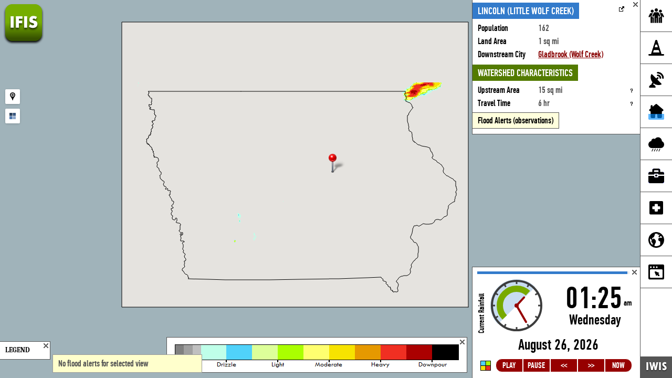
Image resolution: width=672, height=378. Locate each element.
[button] (337, 164)
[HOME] (24, 41)
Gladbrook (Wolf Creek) (570, 54)
